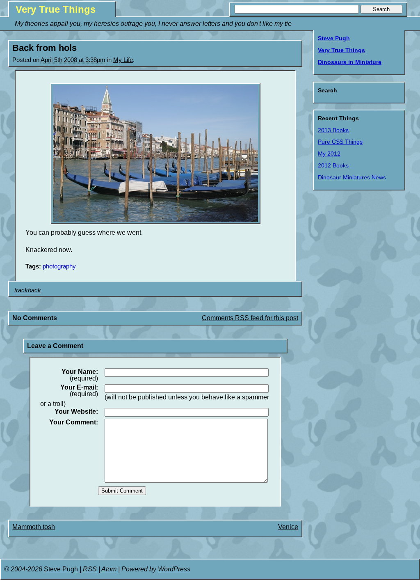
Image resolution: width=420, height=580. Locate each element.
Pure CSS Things (340, 141)
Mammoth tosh (33, 526)
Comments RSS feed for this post (250, 317)
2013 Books (333, 130)
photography (59, 266)
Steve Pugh (334, 38)
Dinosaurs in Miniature (349, 62)
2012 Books (333, 165)
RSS (90, 569)
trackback (27, 290)
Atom (108, 569)
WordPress (174, 569)
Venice (288, 526)
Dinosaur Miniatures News (352, 177)
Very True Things (56, 9)
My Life (123, 60)
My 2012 (329, 153)
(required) (80, 375)
